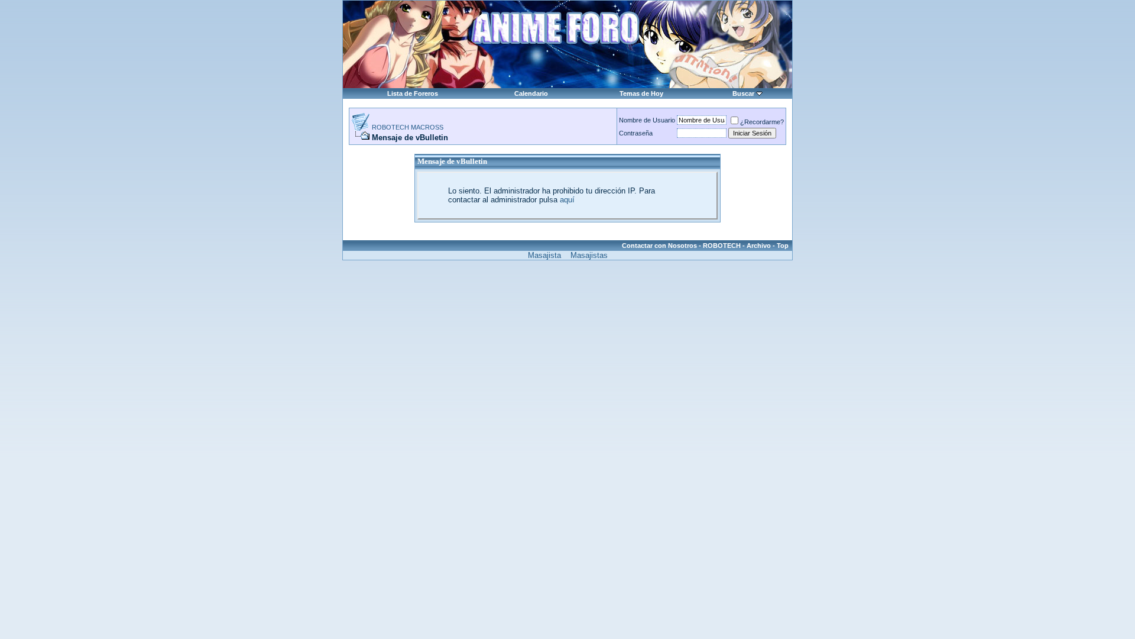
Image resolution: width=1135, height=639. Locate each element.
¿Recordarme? (762, 121)
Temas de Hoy (641, 93)
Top (783, 245)
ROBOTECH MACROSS (407, 127)
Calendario (531, 93)
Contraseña (636, 133)
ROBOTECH (722, 245)
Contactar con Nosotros (659, 245)
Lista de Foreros (412, 93)
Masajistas (589, 255)
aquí (567, 199)
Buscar (743, 93)
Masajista (544, 255)
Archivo (759, 245)
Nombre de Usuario (647, 120)
